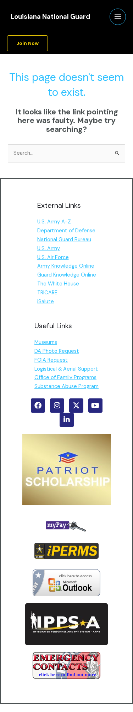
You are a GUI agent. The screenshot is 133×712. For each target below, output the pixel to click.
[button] (27, 43)
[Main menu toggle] (118, 17)
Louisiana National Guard (50, 16)
